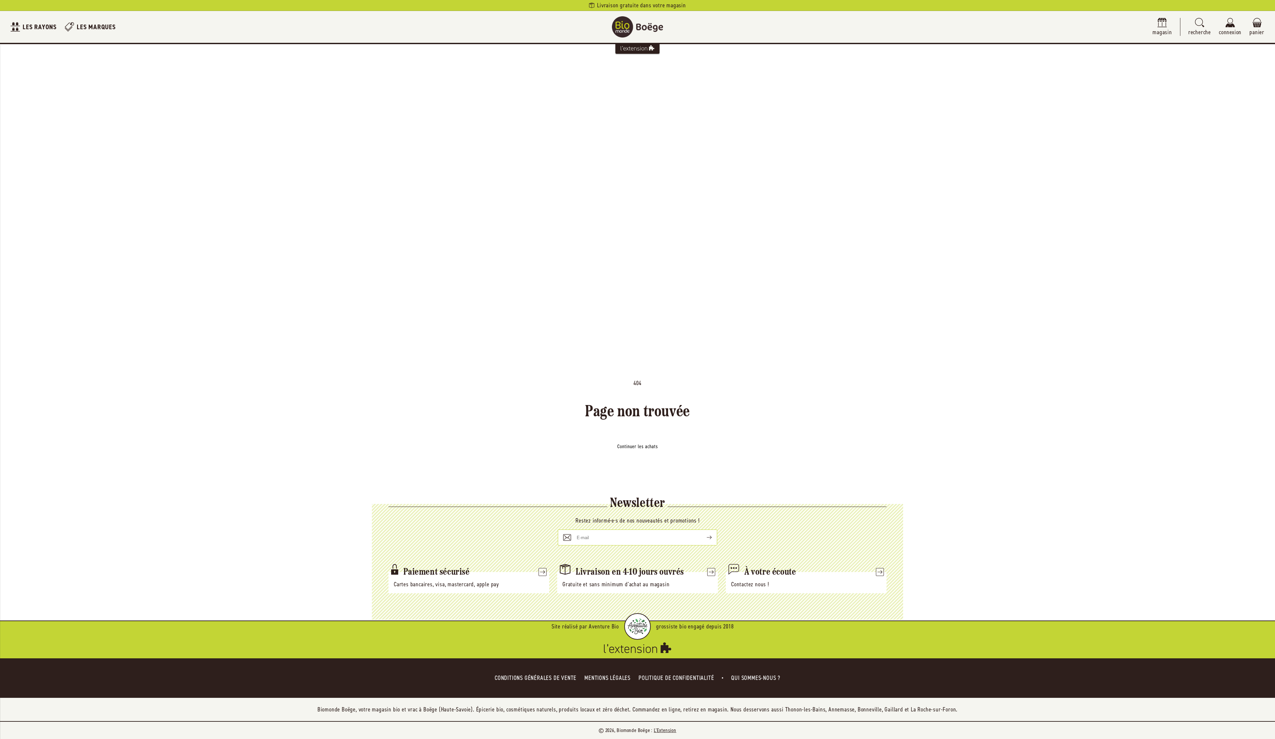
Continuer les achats (637, 446)
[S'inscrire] (704, 537)
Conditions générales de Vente (535, 678)
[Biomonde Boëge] (637, 27)
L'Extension (665, 730)
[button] (1199, 27)
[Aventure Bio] (637, 626)
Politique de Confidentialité (676, 678)
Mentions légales (607, 678)
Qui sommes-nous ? (755, 678)
